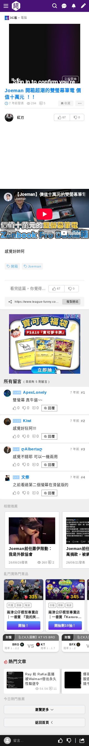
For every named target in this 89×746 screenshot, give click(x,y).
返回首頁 (42, 722)
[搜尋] (54, 5)
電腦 (24, 18)
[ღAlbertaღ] (7, 450)
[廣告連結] (44, 344)
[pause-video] (13, 79)
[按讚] (60, 740)
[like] (14, 408)
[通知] (73, 6)
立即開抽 (70, 79)
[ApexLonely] (7, 393)
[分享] (79, 740)
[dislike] (24, 408)
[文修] (7, 478)
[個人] (7, 740)
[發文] (83, 5)
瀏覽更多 (42, 709)
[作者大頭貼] (9, 117)
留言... (18, 740)
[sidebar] (6, 6)
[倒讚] (69, 740)
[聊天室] (64, 6)
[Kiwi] (7, 421)
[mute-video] (18, 79)
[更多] (79, 103)
